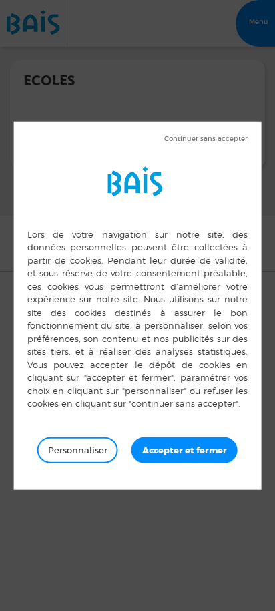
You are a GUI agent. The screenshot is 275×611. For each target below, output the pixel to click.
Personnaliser (77, 449)
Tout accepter (184, 450)
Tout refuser (206, 138)
